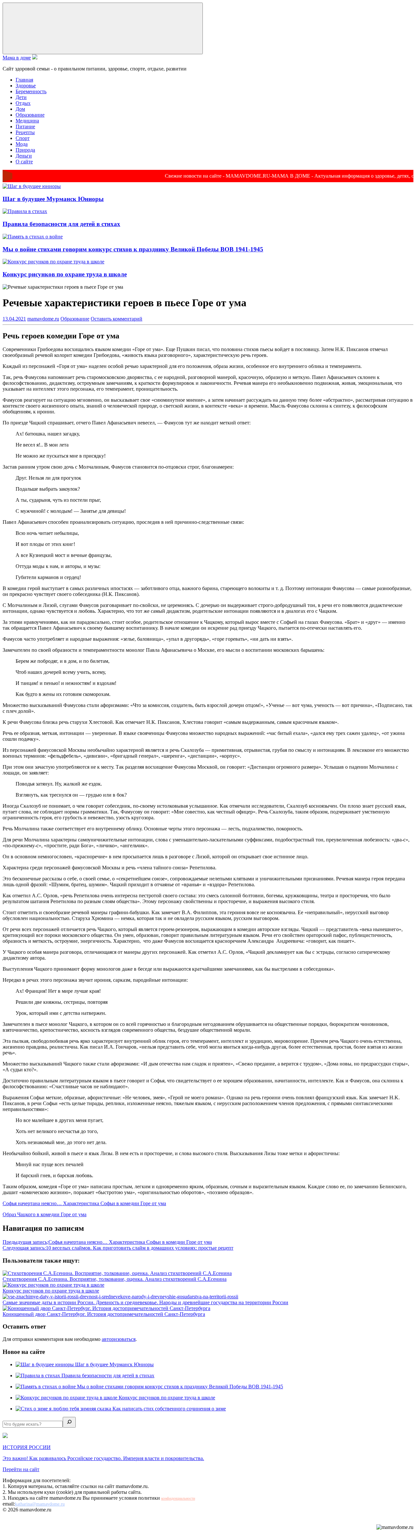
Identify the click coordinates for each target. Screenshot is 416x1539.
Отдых (23, 103)
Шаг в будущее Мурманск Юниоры (53, 199)
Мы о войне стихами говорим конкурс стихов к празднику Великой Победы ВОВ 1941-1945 (133, 249)
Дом (20, 109)
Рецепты (25, 132)
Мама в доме (17, 57)
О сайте (24, 161)
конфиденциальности (178, 1498)
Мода (22, 144)
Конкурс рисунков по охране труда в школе (65, 274)
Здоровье (26, 85)
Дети (21, 97)
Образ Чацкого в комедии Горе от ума (44, 1214)
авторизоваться (119, 1339)
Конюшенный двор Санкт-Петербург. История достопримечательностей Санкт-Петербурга (104, 1314)
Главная (24, 79)
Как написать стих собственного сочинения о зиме (169, 1408)
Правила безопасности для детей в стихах (61, 224)
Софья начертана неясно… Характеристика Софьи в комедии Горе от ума (84, 1203)
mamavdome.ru (43, 319)
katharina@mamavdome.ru (40, 1504)
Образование (30, 115)
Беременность (31, 91)
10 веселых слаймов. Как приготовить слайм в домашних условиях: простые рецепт (118, 1248)
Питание (25, 126)
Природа (25, 150)
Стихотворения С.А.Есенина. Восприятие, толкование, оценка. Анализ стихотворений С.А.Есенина (115, 1279)
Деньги (24, 155)
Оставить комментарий (116, 319)
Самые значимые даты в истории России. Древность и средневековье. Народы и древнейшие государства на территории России (145, 1302)
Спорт (23, 138)
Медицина (27, 120)
